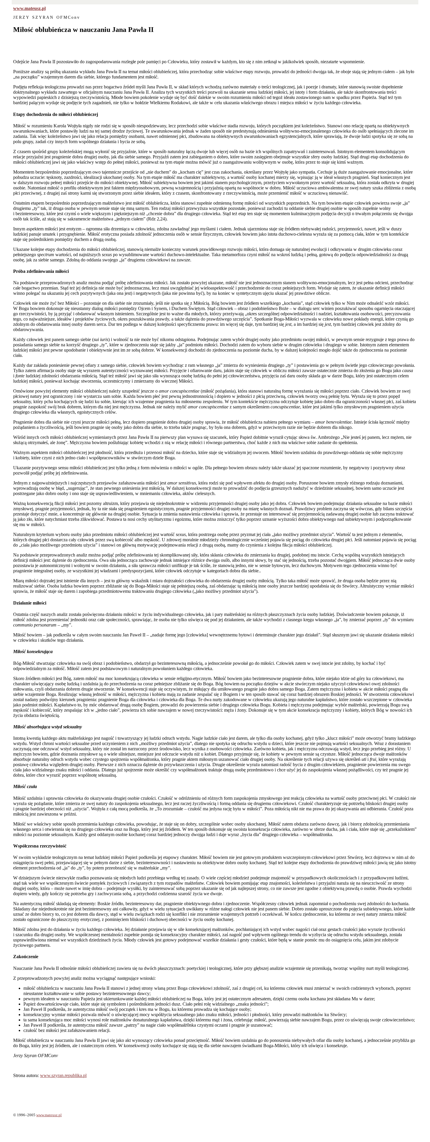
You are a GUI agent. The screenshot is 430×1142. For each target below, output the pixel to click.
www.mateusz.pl (29, 8)
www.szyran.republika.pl (63, 1075)
